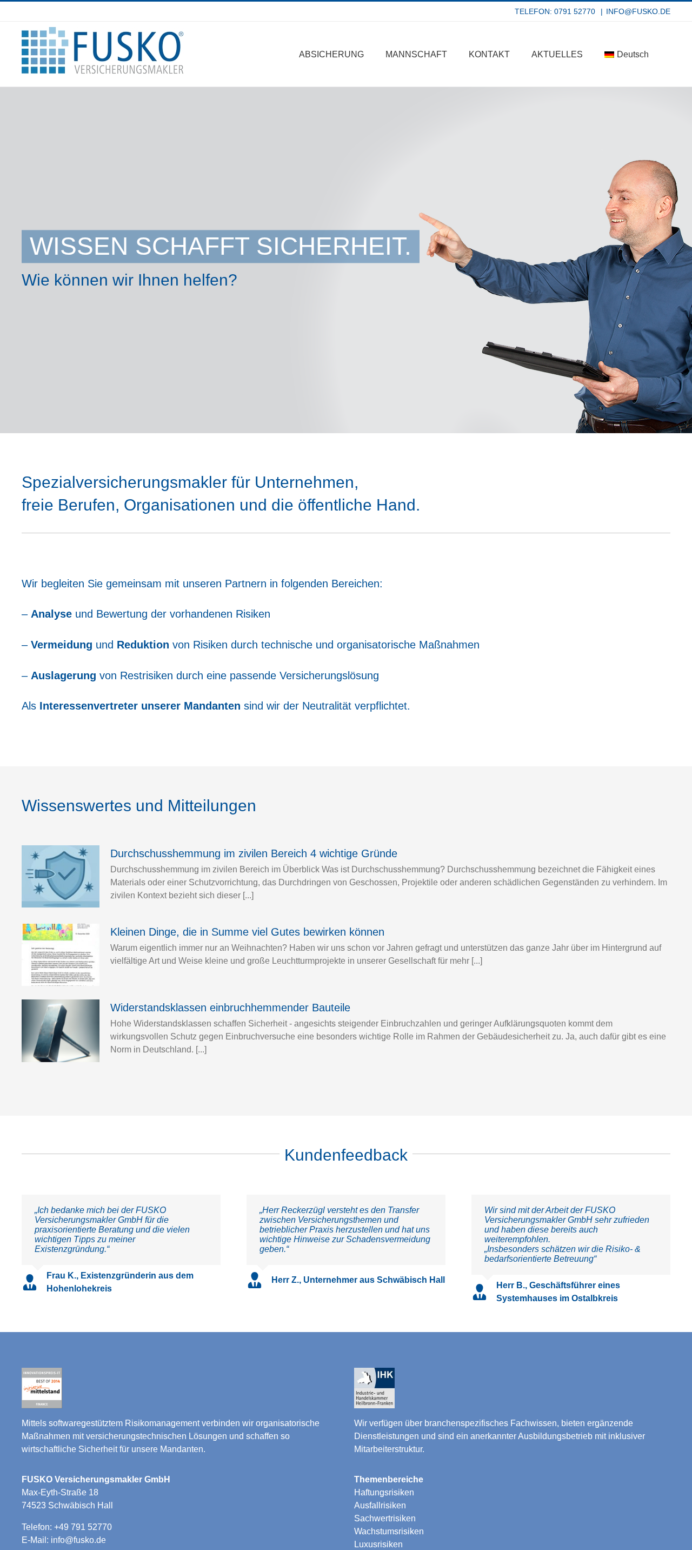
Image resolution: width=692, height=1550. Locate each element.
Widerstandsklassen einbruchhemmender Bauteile (230, 1008)
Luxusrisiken (378, 1544)
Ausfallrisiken (380, 1505)
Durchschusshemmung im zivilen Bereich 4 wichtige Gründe (253, 853)
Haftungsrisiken (384, 1492)
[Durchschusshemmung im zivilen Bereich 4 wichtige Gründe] (60, 876)
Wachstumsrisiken (389, 1531)
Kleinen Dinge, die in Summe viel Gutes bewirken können (247, 932)
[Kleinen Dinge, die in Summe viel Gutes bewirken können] (60, 955)
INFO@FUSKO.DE (638, 11)
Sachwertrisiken (385, 1518)
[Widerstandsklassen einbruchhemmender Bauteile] (60, 1030)
